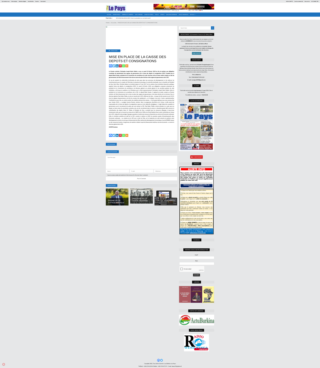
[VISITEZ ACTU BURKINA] (196, 320)
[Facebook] (110, 65)
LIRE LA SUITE (196, 53)
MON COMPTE (289, 1)
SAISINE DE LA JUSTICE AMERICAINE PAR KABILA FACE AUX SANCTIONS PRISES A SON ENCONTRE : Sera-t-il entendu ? (143, 18)
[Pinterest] (120, 65)
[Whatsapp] (123, 65)
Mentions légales (22, 1)
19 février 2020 (113, 50)
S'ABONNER (197, 157)
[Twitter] (113, 65)
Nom (196, 261)
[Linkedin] (117, 65)
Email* (196, 255)
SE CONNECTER (314, 1)
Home (107, 22)
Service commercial (298, 1)
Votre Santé (43, 1)
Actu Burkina (31, 1)
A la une (113, 22)
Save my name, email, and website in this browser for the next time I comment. (128, 175)
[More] (126, 65)
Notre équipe (14, 1)
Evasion (37, 1)
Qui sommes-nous (6, 1)
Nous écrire (307, 1)
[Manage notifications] (3, 364)
